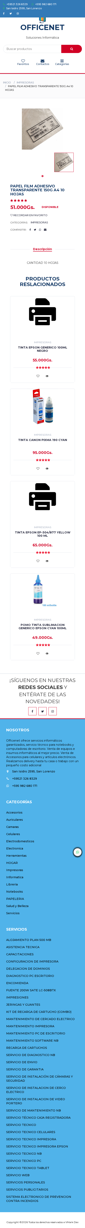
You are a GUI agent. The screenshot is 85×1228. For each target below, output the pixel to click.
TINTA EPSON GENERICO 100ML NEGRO (42, 349)
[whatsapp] (77, 852)
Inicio (7, 82)
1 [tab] (42, 176)
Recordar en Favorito (30, 215)
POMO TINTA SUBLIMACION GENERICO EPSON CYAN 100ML (43, 626)
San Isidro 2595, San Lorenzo (24, 8)
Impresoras (25, 82)
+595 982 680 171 (45, 4)
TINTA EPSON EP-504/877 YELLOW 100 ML (42, 534)
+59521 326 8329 (17, 4)
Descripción (42, 249)
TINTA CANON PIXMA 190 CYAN (42, 440)
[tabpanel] (64, 162)
